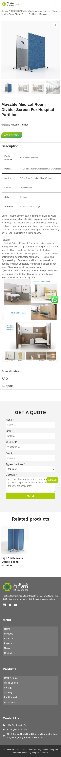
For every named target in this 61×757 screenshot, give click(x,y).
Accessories (10, 702)
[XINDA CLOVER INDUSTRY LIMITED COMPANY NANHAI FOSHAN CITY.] (10, 4)
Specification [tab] (11, 371)
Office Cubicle (11, 683)
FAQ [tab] (5, 378)
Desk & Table (11, 678)
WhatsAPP (11, 442)
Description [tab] (10, 146)
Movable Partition (42, 11)
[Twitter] (10, 605)
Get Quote (52, 480)
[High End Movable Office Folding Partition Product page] (15, 540)
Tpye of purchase (15, 464)
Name (9, 420)
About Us (8, 638)
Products (8, 633)
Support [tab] (7, 386)
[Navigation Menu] (55, 4)
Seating (8, 692)
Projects (8, 643)
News (7, 648)
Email (9, 431)
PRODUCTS (14, 11)
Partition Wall (27, 11)
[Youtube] (15, 605)
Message (10, 475)
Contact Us (9, 653)
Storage (8, 687)
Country (10, 453)
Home (4, 11)
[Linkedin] (4, 605)
